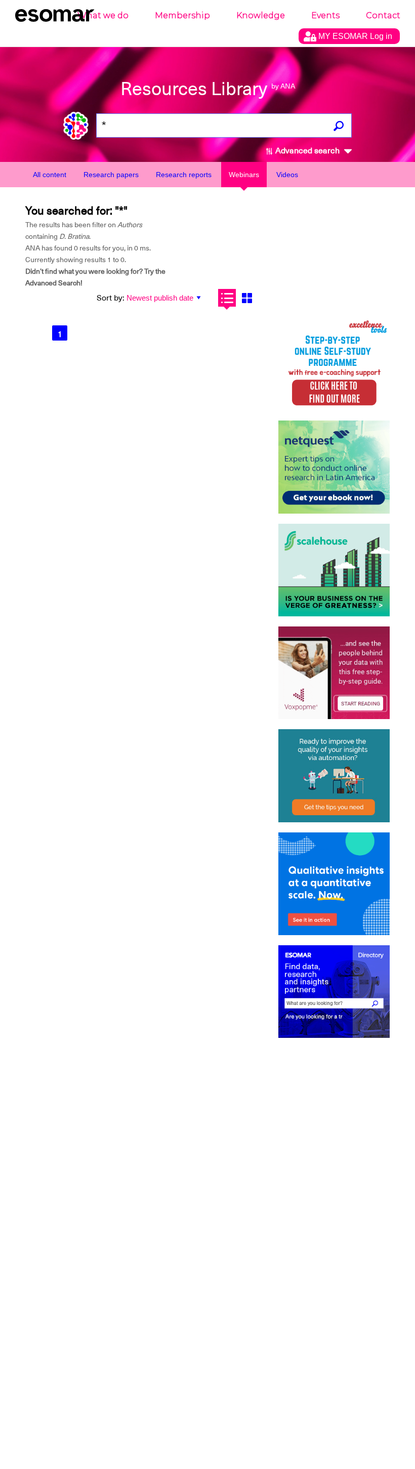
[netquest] (334, 467)
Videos (287, 175)
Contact (383, 15)
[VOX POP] (334, 672)
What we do (103, 15)
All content (49, 175)
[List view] (227, 298)
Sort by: (110, 298)
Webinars (244, 175)
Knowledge (260, 15)
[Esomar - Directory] (334, 991)
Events (325, 15)
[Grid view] (247, 298)
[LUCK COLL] (334, 570)
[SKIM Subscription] (334, 775)
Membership (182, 15)
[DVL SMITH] (334, 364)
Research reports (184, 175)
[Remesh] (334, 884)
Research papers (111, 175)
